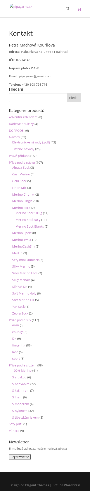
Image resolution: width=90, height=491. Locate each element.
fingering (18, 345)
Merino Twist (21, 240)
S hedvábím (20, 384)
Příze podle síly (20, 320)
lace (15, 352)
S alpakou (19, 377)
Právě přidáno (19, 156)
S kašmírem (20, 390)
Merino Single (22, 201)
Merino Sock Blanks (30, 226)
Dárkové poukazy (21, 124)
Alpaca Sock (20, 167)
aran (15, 325)
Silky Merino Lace (25, 273)
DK (14, 338)
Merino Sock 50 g (28, 220)
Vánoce (14, 431)
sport (16, 358)
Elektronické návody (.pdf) (31, 142)
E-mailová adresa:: (23, 448)
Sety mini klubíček (25, 260)
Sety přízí (15, 424)
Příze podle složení (22, 365)
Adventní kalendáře (23, 117)
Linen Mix (19, 188)
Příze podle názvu (22, 162)
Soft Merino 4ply (24, 293)
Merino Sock (21, 208)
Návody (14, 137)
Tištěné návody (23, 149)
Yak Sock (18, 307)
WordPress (72, 485)
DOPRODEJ (16, 130)
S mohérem (20, 404)
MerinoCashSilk (23, 246)
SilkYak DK (19, 287)
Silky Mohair (21, 280)
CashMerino (21, 174)
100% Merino (21, 370)
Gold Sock (19, 181)
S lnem (17, 397)
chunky (17, 332)
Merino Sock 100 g (29, 213)
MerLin (17, 253)
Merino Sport (21, 233)
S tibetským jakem (25, 417)
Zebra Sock (20, 313)
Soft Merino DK (23, 300)
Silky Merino (21, 266)
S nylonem (20, 411)
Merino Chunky (23, 194)
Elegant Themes (37, 485)
